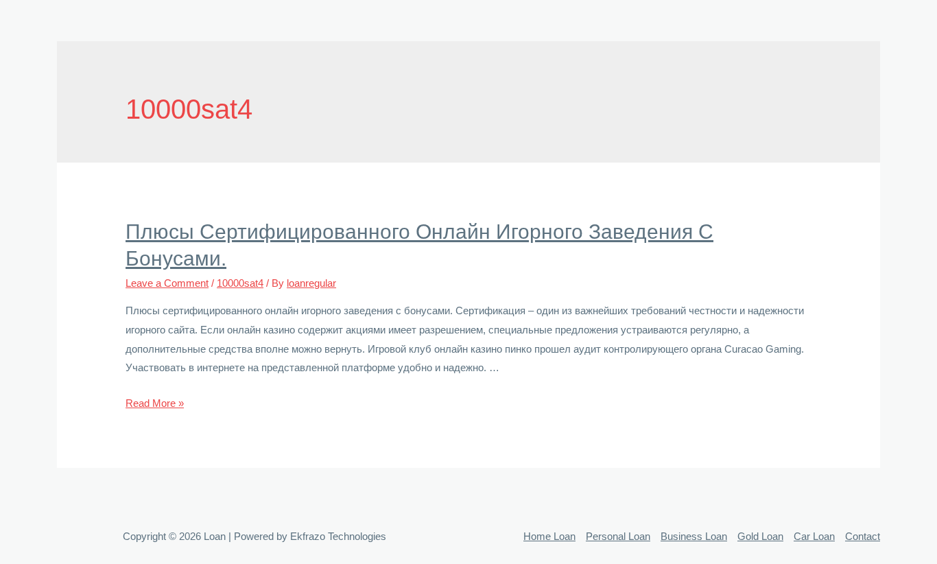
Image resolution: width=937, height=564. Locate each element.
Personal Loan (618, 536)
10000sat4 (240, 283)
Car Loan (814, 536)
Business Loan (694, 536)
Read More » (155, 403)
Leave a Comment (167, 283)
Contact (862, 536)
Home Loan (549, 536)
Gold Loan (760, 536)
